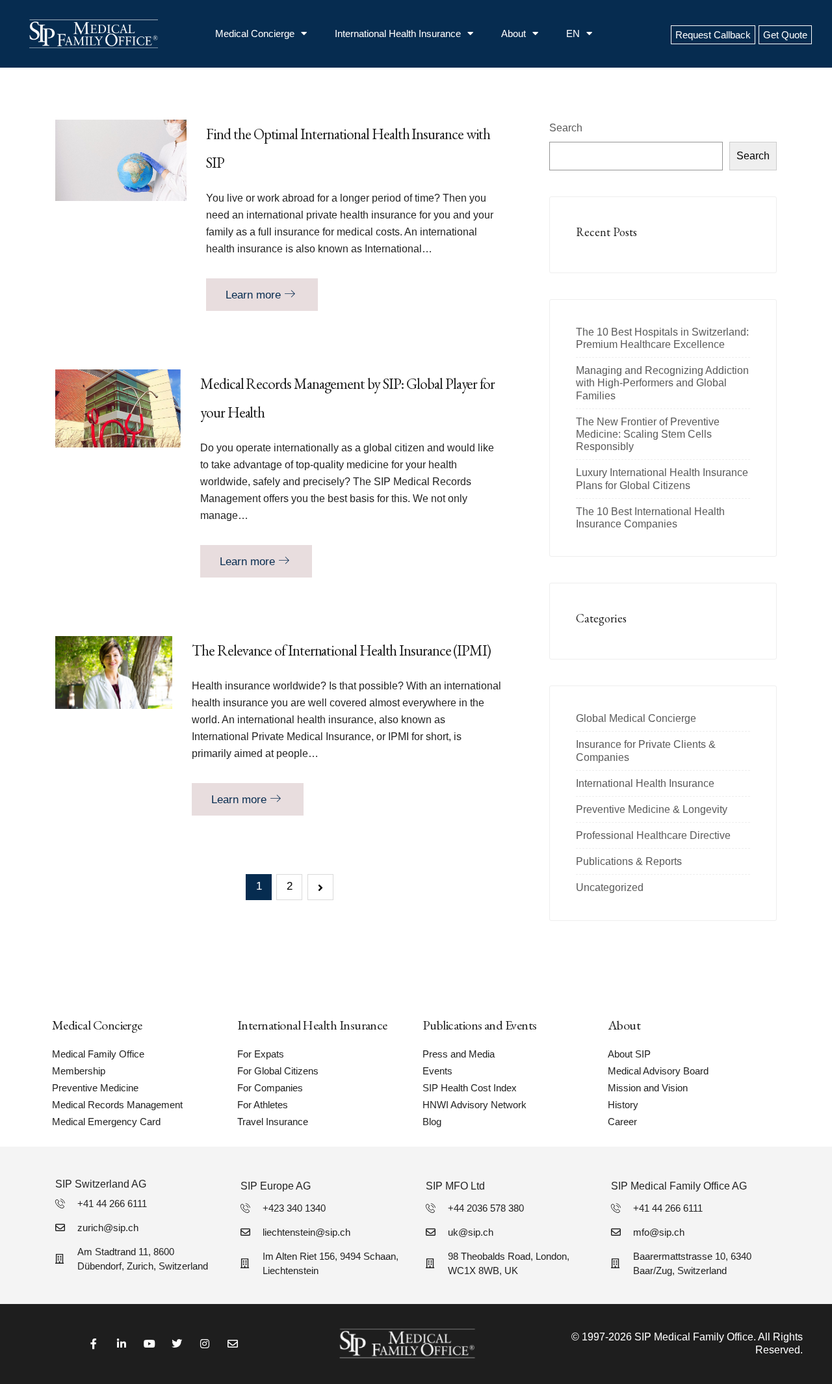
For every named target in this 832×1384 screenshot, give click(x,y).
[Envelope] (233, 1344)
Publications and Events (479, 1025)
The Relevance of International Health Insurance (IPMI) (341, 650)
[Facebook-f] (93, 1344)
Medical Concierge (254, 33)
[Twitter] (177, 1344)
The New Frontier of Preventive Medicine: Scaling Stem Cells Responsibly (648, 434)
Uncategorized (610, 887)
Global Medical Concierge (636, 718)
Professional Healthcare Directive (653, 835)
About (513, 33)
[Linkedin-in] (121, 1344)
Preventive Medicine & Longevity (651, 809)
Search (565, 127)
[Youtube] (149, 1344)
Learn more (255, 295)
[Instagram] (205, 1344)
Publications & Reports (629, 861)
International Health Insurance (398, 33)
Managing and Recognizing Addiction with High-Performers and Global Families (662, 383)
